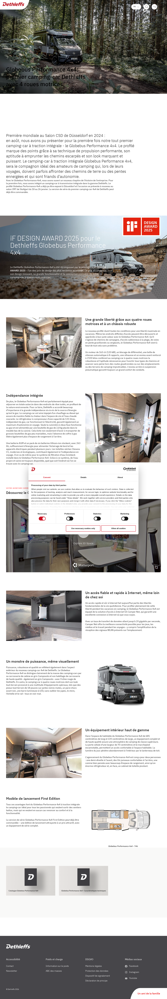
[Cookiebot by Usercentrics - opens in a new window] (125, 469)
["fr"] (18, 946)
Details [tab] (84, 477)
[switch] (69, 519)
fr (135, 7)
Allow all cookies (118, 528)
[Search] (146, 7)
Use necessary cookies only (83, 528)
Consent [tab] (46, 477)
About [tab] (120, 477)
